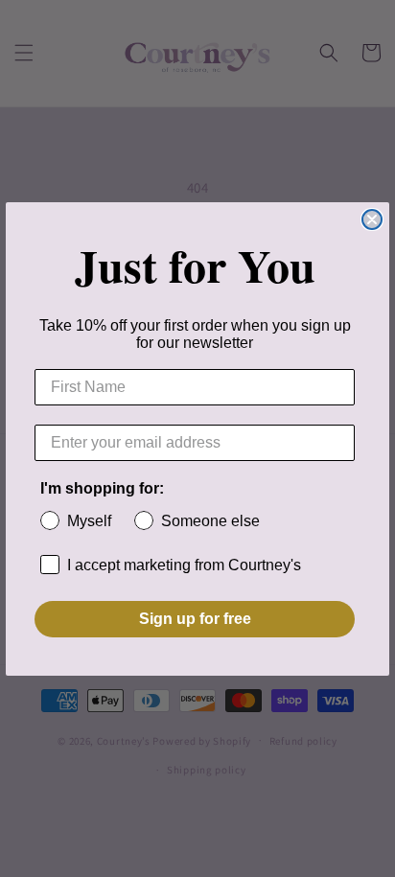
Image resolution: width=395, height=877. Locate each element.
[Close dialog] (372, 219)
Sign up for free (195, 619)
